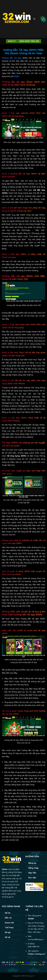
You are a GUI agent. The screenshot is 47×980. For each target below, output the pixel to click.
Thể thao (9, 927)
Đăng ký (32, 863)
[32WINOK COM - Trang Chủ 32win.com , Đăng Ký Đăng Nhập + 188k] (17, 19)
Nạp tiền (32, 872)
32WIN (31, 918)
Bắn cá (8, 917)
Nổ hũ (7, 913)
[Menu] (43, 19)
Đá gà (7, 932)
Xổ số (7, 937)
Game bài (9, 922)
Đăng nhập (33, 868)
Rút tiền (32, 877)
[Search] (34, 19)
